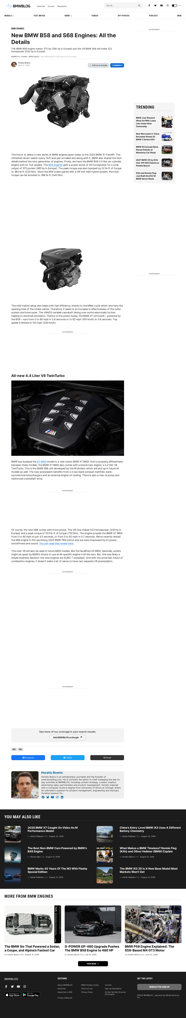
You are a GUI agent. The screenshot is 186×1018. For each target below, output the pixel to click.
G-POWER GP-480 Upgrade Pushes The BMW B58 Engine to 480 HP (92, 948)
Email (108, 757)
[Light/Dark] (174, 5)
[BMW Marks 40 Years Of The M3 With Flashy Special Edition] (12, 868)
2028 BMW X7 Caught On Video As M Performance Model (53, 829)
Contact (51, 6)
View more (92, 964)
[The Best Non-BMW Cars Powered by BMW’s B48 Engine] (12, 848)
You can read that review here (56, 543)
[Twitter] (155, 5)
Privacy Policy (87, 992)
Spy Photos (123, 15)
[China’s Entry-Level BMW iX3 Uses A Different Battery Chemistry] (105, 827)
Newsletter (62, 6)
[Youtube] (161, 5)
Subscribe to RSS (65, 992)
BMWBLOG (15, 57)
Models (8, 15)
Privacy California (65, 998)
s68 (20, 749)
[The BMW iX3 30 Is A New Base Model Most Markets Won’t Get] (105, 868)
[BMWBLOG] (26, 979)
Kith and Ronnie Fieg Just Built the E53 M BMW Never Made (146, 176)
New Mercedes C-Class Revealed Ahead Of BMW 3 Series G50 (147, 136)
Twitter (68, 757)
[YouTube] (52, 797)
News (67, 15)
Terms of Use (87, 988)
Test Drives (39, 15)
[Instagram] (167, 5)
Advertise (41, 6)
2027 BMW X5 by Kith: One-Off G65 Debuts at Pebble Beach (147, 163)
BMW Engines (17, 28)
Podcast (153, 15)
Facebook (29, 757)
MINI (179, 15)
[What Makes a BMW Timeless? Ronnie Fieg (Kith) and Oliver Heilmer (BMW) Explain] (105, 848)
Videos (95, 15)
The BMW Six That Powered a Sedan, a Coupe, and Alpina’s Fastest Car (32, 948)
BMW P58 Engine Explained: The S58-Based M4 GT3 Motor (149, 948)
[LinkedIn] (62, 797)
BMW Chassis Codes (90, 985)
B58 (14, 749)
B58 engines (55, 164)
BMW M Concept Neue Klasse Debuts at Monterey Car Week (147, 150)
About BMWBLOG (65, 985)
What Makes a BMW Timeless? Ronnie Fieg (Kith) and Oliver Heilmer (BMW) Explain (148, 850)
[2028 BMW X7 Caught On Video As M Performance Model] (12, 827)
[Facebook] (149, 5)
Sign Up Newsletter (113, 988)
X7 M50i (41, 461)
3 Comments (117, 65)
